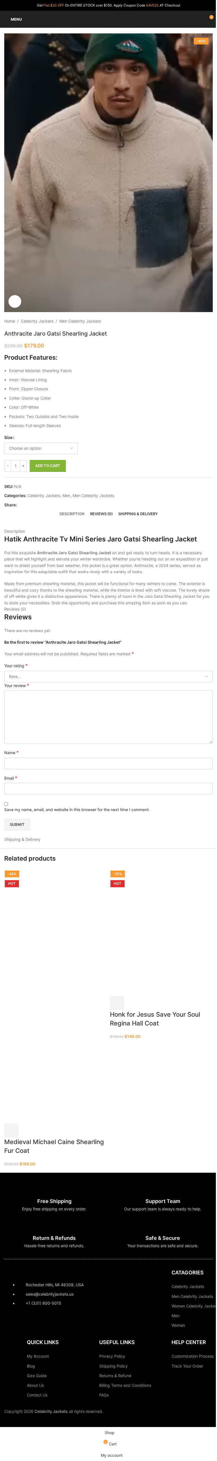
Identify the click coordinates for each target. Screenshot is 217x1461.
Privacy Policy (112, 1356)
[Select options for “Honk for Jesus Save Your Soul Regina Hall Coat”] (117, 1003)
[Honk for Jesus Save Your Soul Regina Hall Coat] (152, 931)
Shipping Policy (113, 1366)
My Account (38, 1356)
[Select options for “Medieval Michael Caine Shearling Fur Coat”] (11, 1130)
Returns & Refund (115, 1375)
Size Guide (37, 1375)
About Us (35, 1385)
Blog (31, 1366)
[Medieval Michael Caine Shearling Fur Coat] (46, 931)
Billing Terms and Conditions (125, 1385)
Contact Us (37, 1394)
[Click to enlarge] (14, 301)
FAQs (104, 1394)
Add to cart (47, 465)
